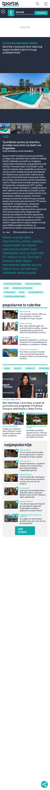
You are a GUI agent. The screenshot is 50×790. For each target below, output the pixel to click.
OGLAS (25, 27)
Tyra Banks (9, 292)
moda (7, 368)
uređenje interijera (22, 288)
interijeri (44, 368)
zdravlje (30, 368)
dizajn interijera (12, 284)
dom (6, 288)
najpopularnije (18, 445)
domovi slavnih (33, 284)
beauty (17, 368)
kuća (21, 292)
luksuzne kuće (36, 292)
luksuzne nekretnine (14, 296)
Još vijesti (22, 531)
